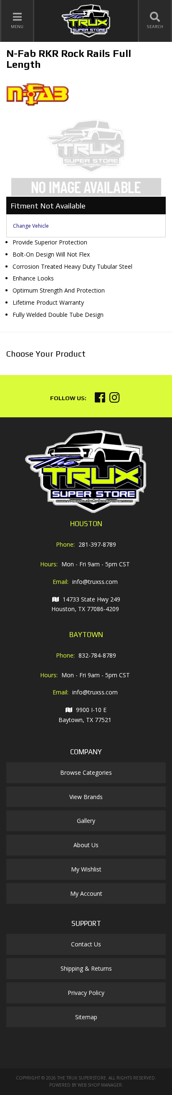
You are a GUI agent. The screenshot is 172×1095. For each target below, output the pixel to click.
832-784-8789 (97, 655)
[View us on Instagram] (114, 400)
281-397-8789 (97, 544)
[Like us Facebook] (100, 400)
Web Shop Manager (100, 1085)
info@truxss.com (95, 582)
